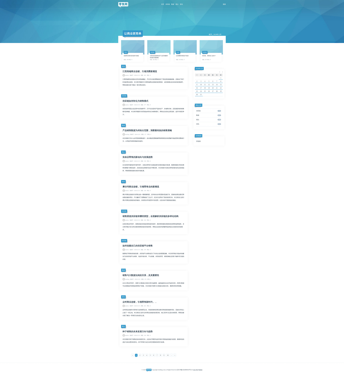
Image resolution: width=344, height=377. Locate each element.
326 (143, 335)
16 (197, 88)
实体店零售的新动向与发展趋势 (138, 157)
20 (213, 88)
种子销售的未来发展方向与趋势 (138, 331)
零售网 (123, 4)
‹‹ (132, 355)
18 (205, 88)
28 (217, 91)
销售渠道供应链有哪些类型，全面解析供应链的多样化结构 (150, 216)
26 (209, 91)
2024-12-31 (135, 75)
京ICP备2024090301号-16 (185, 370)
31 (201, 94)
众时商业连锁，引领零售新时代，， (140, 302)
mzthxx (127, 75)
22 (221, 88)
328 (143, 190)
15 (221, 84)
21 (217, 88)
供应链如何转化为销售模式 (135, 101)
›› (174, 355)
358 (143, 161)
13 (213, 84)
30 (197, 94)
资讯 (181, 4)
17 (201, 88)
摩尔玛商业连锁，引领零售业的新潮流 (141, 186)
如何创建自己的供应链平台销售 (138, 246)
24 (201, 91)
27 (213, 91)
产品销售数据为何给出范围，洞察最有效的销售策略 (147, 130)
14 (217, 84)
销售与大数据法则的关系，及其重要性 (141, 275)
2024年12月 (199, 68)
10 (168, 355)
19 (209, 88)
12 (209, 84)
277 (143, 105)
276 (143, 279)
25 (205, 91)
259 (143, 249)
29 (221, 91)
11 (205, 84)
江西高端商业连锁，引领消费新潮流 (140, 71)
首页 (162, 4)
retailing (127, 134)
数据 (172, 4)
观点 (177, 4)
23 (197, 91)
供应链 (168, 4)
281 (143, 75)
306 (143, 220)
